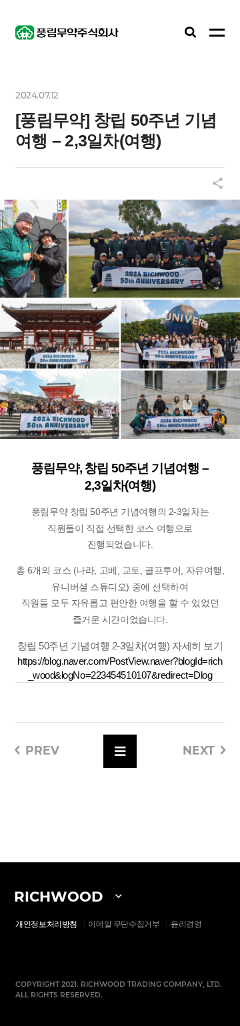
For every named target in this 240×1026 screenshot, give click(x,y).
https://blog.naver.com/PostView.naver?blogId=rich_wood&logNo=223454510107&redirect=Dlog (120, 668)
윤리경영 (186, 924)
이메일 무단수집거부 (123, 924)
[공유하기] (218, 184)
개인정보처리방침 (46, 924)
